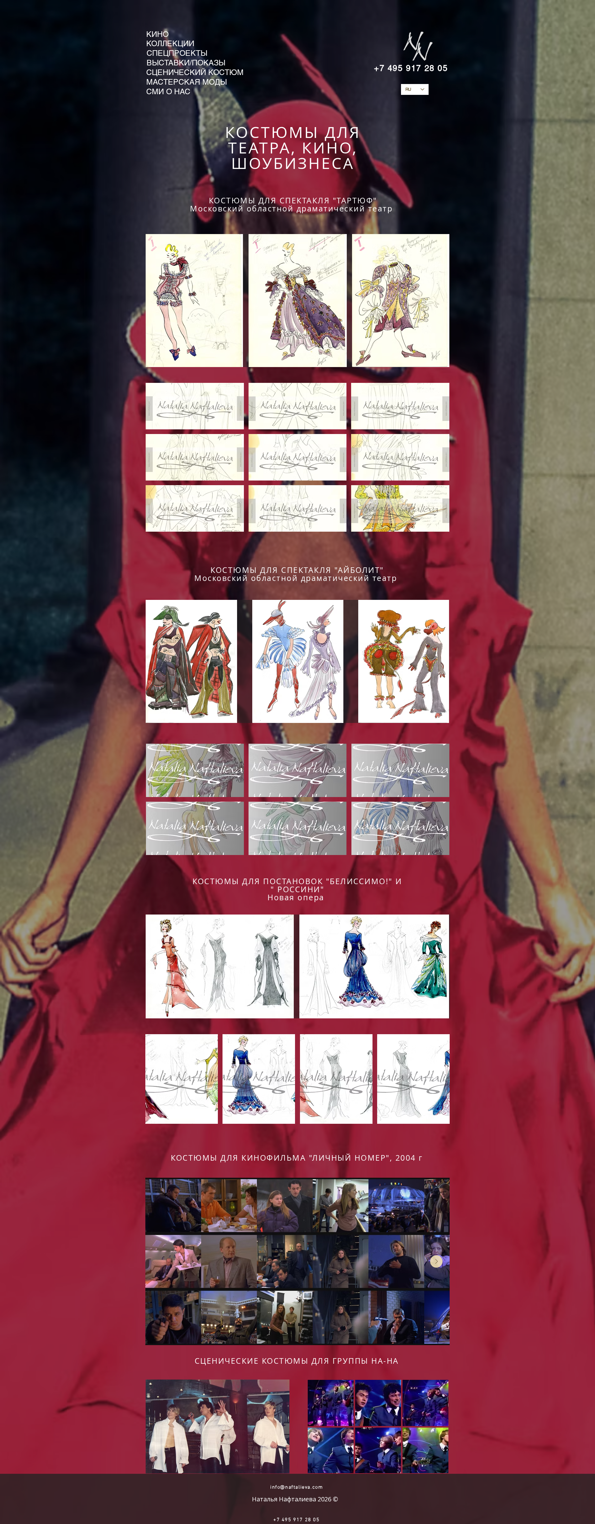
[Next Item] (436, 1261)
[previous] (157, 1082)
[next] (438, 1082)
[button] (195, 406)
